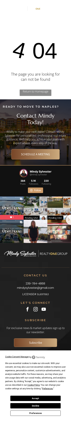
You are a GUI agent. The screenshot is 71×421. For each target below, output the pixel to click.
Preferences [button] (47, 388)
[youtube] (43, 309)
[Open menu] (60, 8)
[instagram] (35, 309)
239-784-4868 (35, 283)
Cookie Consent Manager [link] (17, 357)
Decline (35, 406)
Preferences (35, 413)
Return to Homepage (35, 91)
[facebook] (27, 309)
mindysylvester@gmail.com (35, 288)
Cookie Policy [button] (33, 385)
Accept (35, 398)
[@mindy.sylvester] (23, 173)
